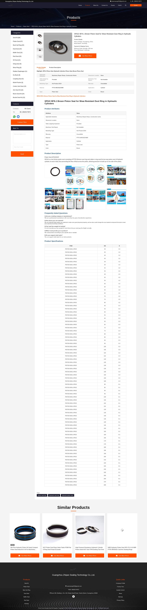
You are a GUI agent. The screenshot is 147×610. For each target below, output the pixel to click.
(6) (17, 67)
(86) (16, 37)
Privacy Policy (120, 600)
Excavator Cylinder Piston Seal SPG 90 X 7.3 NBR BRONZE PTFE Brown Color (121, 548)
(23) (17, 49)
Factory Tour (120, 586)
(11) (20, 71)
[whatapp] (14, 116)
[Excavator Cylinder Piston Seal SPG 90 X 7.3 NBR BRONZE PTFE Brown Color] (122, 530)
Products (87, 5)
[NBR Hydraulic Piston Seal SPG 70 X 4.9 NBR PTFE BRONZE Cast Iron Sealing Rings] (89, 530)
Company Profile (120, 583)
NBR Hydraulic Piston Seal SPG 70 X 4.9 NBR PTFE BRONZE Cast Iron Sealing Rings (89, 548)
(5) (18, 78)
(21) (17, 60)
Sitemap (120, 597)
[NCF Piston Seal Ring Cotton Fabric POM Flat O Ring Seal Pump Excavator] (24, 530)
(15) (19, 97)
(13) (19, 86)
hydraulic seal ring (54, 495)
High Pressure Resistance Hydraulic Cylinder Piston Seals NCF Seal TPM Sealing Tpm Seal (57, 548)
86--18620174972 (137, 1)
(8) (16, 75)
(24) (18, 45)
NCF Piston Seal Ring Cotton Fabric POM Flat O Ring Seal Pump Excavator (24, 548)
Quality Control (120, 590)
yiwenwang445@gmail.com (119, 1)
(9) (17, 64)
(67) (18, 41)
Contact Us (105, 5)
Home (80, 5)
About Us (95, 5)
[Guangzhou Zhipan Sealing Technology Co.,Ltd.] (10, 5)
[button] (13, 534)
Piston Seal (26, 26)
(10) (17, 52)
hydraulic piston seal (67, 495)
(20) (17, 56)
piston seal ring (42, 495)
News (120, 593)
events (113, 5)
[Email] (18, 117)
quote (135, 5)
